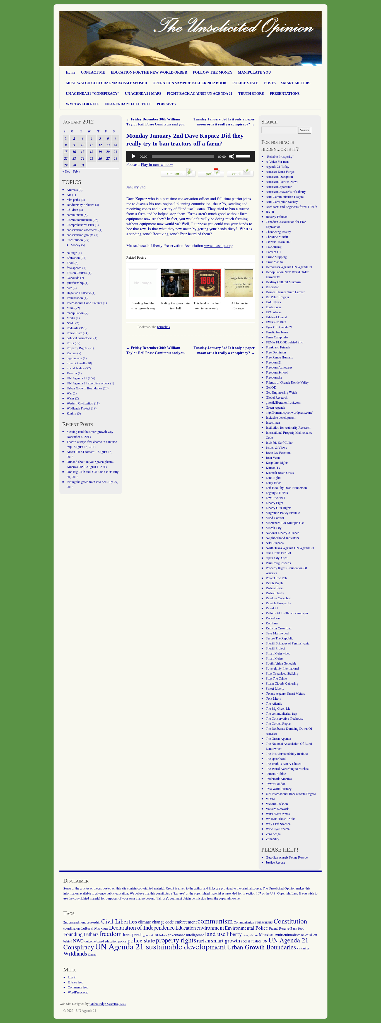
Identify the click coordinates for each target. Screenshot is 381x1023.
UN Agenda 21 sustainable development (160, 946)
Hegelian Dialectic (79, 292)
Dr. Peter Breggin (277, 297)
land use (215, 933)
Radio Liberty (275, 593)
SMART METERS (295, 83)
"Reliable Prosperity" (280, 156)
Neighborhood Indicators (282, 537)
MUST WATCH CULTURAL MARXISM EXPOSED (106, 83)
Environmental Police (246, 928)
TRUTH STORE (251, 93)
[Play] (133, 156)
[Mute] (232, 156)
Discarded (272, 287)
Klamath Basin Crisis (280, 472)
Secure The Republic (279, 638)
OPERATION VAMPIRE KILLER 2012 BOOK (190, 83)
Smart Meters (275, 658)
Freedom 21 (274, 362)
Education (73, 257)
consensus (264, 922)
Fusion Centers (77, 272)
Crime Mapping (276, 256)
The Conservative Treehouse (284, 718)
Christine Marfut (277, 236)
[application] (190, 156)
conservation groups (80, 234)
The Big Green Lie (278, 708)
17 (82, 152)
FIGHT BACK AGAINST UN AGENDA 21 (200, 93)
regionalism (74, 358)
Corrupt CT (273, 251)
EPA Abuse (273, 312)
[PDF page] (211, 177)
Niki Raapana (275, 542)
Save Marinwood (277, 633)
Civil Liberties (119, 921)
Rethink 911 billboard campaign (287, 613)
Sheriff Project (275, 648)
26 (100, 159)
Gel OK (271, 387)
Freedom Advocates (279, 367)
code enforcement (181, 922)
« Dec (66, 171)
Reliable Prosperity (278, 603)
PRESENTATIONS (285, 93)
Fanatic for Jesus (277, 332)
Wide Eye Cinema (278, 828)
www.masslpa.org (218, 245)
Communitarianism (79, 219)
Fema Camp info (277, 337)
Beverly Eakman (277, 216)
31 (82, 165)
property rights (176, 939)
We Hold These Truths (280, 818)
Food (70, 262)
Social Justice (76, 368)
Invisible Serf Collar (279, 442)
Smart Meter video (278, 653)
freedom (110, 933)
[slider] (244, 156)
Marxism (266, 934)
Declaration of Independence (142, 927)
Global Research (277, 397)
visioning (303, 948)
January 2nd (136, 187)
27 (108, 159)
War (69, 393)
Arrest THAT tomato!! (82, 451)
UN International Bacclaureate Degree (291, 793)
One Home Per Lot (278, 553)
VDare (270, 798)
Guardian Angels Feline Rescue (287, 857)
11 (91, 145)
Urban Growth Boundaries (84, 388)
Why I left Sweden (278, 823)
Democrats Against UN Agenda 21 (289, 267)
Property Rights (77, 348)
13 (108, 145)
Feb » (76, 171)
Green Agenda (275, 407)
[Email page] (240, 177)
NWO (70, 323)
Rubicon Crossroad (278, 628)
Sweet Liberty (275, 688)
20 (108, 152)
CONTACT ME (93, 72)
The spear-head (276, 758)
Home (70, 72)
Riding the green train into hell (87, 481)
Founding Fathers (80, 934)
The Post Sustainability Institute (287, 753)
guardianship (75, 282)
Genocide (73, 277)
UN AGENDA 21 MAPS (143, 93)
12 (100, 145)
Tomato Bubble (276, 773)
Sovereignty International (282, 668)
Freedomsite (274, 377)
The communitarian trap (281, 713)
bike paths (73, 199)
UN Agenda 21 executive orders (88, 383)
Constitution (75, 239)
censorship (93, 922)
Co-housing (273, 246)
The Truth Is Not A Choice (283, 763)
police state (141, 940)
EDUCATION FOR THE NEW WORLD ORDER (149, 72)
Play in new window (157, 164)
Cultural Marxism (94, 928)
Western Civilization (80, 403)
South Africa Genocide (281, 663)
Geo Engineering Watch (281, 392)
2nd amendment (74, 922)
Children (72, 209)
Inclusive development (280, 417)
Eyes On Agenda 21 (279, 327)
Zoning (71, 413)
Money (75, 245)
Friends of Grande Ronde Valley (287, 382)
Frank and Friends (278, 347)
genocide (148, 935)
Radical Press (275, 588)
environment (210, 927)
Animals (72, 189)
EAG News (273, 302)
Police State (74, 333)
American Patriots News (282, 181)
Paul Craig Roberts (278, 563)
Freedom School (277, 372)
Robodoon (273, 618)
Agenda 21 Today (277, 166)
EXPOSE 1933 (276, 322)
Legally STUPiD (277, 492)
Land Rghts (273, 477)
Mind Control (275, 517)
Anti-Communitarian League (284, 196)
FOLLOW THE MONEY (212, 72)
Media (71, 318)
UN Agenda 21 (77, 378)
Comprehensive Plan (80, 224)
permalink (163, 327)
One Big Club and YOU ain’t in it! (89, 471)
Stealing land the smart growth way (90, 431)
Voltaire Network (277, 808)
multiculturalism (287, 934)
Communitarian (244, 922)
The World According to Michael (287, 768)
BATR (270, 211)
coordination (71, 928)
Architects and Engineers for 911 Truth (291, 206)
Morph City (273, 527)
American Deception (279, 176)
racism (203, 940)
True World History (278, 788)
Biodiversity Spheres (80, 204)
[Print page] (178, 177)
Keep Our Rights (277, 462)
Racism (71, 353)
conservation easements (82, 229)
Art (69, 194)
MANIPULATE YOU (254, 72)
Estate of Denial (276, 317)
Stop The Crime (276, 678)
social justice (251, 941)
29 (65, 165)
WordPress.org (78, 992)
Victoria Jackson (277, 803)
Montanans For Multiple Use (285, 522)
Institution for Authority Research (288, 427)
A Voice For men (277, 161)
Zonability (272, 839)
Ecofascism (273, 307)
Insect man (273, 422)
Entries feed (75, 982)
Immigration (75, 297)
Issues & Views (276, 447)
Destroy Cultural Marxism (283, 282)
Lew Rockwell (275, 497)
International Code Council (84, 302)
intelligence (195, 934)
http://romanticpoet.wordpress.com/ (289, 412)
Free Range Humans (279, 357)
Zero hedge (273, 834)
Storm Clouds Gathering (282, 683)
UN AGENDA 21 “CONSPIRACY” (92, 93)
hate (69, 287)
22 (65, 159)
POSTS (270, 83)
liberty (234, 934)
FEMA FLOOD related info (284, 342)
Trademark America (279, 778)
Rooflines (272, 623)
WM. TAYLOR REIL (82, 104)
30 (74, 165)
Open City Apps (277, 558)
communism (75, 214)
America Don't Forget (280, 171)
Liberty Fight (274, 502)
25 (91, 159)
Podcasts (72, 328)
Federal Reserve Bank (283, 928)
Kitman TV (273, 467)
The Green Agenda (278, 738)
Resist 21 (272, 608)
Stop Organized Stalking (282, 673)
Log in (72, 977)
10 (82, 145)
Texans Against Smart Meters (285, 693)
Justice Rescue (275, 862)
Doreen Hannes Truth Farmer (285, 292)
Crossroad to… (276, 262)
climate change (151, 922)
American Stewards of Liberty (286, 191)
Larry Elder (273, 482)
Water (70, 398)
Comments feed (78, 987)
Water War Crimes (278, 813)
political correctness (80, 338)
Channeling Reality (278, 231)
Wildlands (75, 953)
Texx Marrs (273, 698)
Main (70, 308)
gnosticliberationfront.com (283, 402)
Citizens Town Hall (278, 241)
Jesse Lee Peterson (278, 452)
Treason (72, 373)
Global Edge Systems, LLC (108, 1003)
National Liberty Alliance (282, 532)
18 (91, 152)
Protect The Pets (276, 578)
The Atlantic (274, 703)
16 (74, 152)
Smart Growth (76, 363)
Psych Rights (274, 583)
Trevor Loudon (276, 783)
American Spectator (279, 186)
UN (264, 941)
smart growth (225, 940)
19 (100, 152)
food (301, 928)
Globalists (161, 935)
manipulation (75, 313)
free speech (74, 267)
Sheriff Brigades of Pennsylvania (287, 643)
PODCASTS (166, 104)
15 (65, 152)
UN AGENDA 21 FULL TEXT (128, 104)
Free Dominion (276, 352)
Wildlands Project (78, 408)
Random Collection (278, 598)
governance (176, 934)
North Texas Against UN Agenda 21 (290, 548)
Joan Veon (273, 457)
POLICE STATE (245, 83)
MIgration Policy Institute (283, 512)
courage (72, 252)
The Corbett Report (278, 723)
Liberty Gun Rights (278, 507)
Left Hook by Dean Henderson (286, 487)
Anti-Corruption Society (282, 201)
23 (74, 159)
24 (82, 159)
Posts (70, 343)
